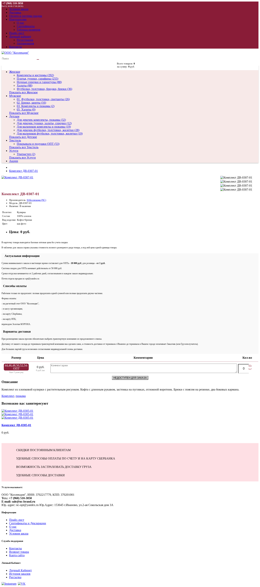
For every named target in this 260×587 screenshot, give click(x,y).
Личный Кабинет (20, 570)
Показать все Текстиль (23, 147)
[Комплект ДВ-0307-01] (17, 177)
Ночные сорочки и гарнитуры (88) (39, 82)
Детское (14, 116)
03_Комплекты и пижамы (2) (35, 106)
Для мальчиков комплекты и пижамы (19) (44, 126)
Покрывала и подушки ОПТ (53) (38, 143)
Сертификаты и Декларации (27, 523)
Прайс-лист (16, 519)
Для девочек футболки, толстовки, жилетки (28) (48, 130)
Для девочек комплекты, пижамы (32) (41, 119)
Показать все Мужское (23, 113)
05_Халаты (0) (26, 109)
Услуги (13, 150)
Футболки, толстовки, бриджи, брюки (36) (44, 89)
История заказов (19, 573)
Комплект (8, 396)
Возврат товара (19, 551)
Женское (14, 71)
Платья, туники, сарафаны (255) (37, 78)
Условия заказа (18, 533)
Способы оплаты (14, 286)
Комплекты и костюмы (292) (35, 75)
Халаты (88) (24, 85)
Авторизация (25, 43)
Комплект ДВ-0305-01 (16, 425)
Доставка (15, 530)
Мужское (15, 95)
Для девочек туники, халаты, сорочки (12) (44, 123)
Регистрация (25, 40)
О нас (20, 22)
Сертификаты (26, 26)
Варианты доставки (16, 331)
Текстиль (15, 140)
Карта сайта (17, 555)
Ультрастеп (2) (26, 154)
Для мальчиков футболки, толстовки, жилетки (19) (50, 133)
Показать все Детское (23, 137)
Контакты (15, 548)
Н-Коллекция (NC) (36, 200)
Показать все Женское (23, 92)
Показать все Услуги (22, 157)
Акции (13, 161)
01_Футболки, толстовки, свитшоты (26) (43, 99)
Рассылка (15, 577)
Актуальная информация (21, 255)
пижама (21, 396)
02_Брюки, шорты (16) (31, 102)
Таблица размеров (28, 29)
